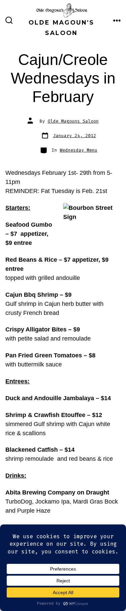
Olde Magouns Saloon (73, 121)
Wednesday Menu (78, 150)
